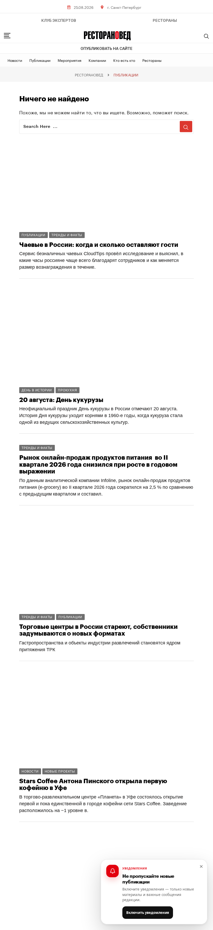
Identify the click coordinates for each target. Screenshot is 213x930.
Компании (97, 60)
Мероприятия (69, 60)
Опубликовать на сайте (106, 48)
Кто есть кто (124, 60)
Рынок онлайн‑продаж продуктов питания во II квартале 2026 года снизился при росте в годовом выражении (98, 464)
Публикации (39, 60)
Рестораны (152, 60)
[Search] (206, 36)
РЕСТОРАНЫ (165, 20)
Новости (15, 60)
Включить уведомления (147, 912)
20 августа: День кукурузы (61, 400)
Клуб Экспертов (58, 20)
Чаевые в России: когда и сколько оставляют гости (98, 245)
